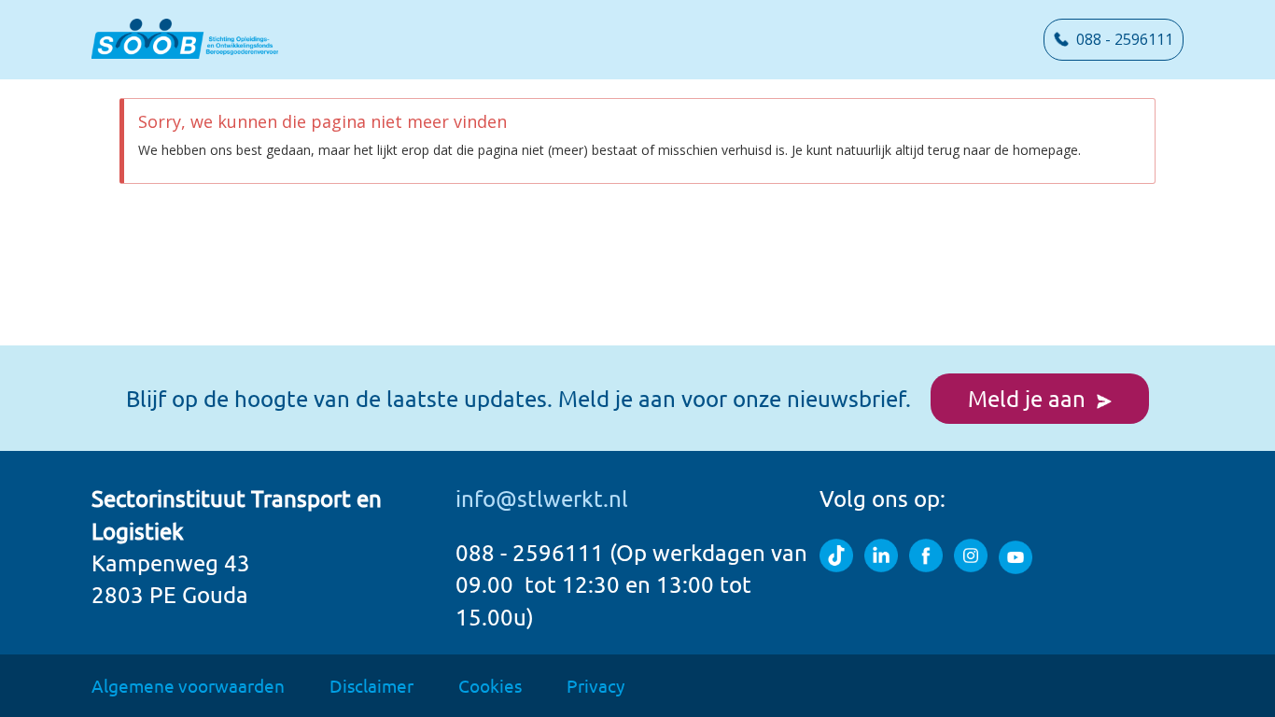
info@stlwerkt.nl (541, 498)
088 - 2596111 (1121, 39)
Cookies (490, 685)
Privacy (595, 685)
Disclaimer (371, 685)
